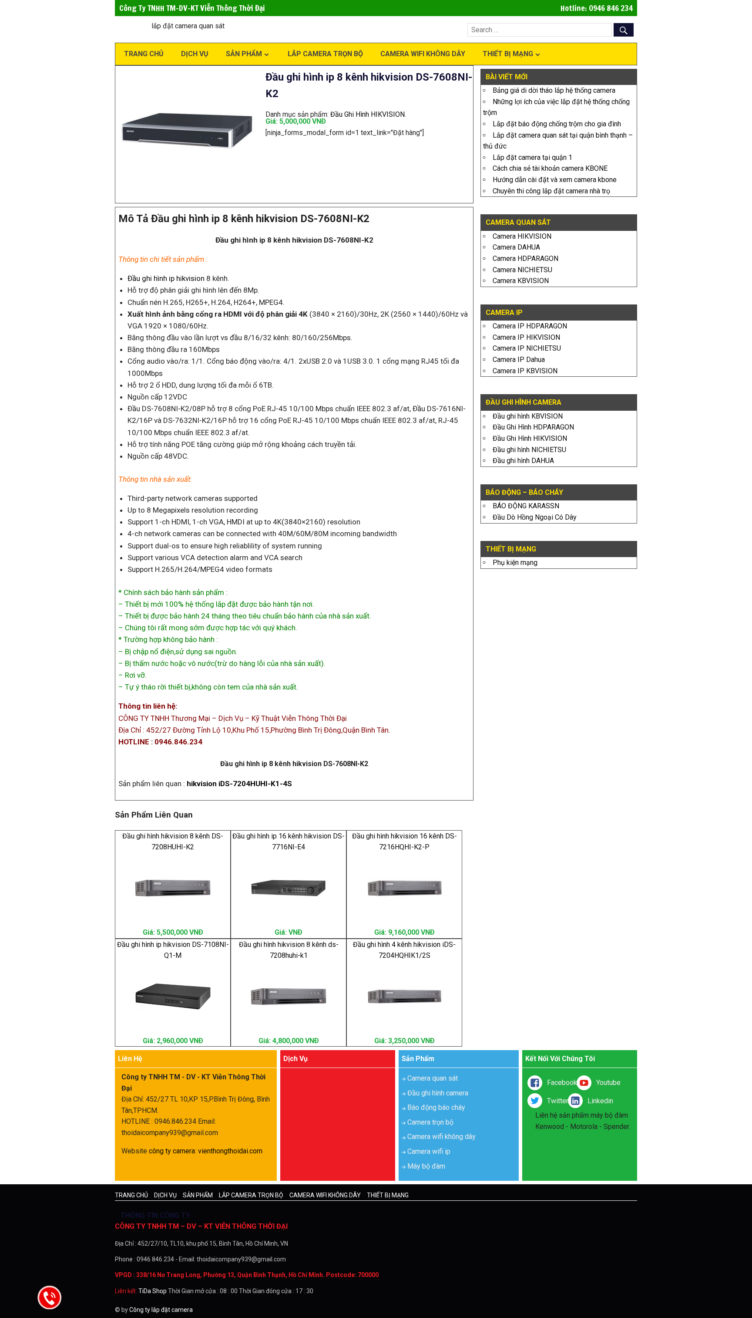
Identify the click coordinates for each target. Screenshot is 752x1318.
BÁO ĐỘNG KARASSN (526, 506)
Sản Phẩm (244, 54)
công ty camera (172, 1151)
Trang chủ (144, 54)
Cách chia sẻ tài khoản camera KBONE (550, 168)
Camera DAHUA (516, 247)
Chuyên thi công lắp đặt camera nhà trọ (551, 191)
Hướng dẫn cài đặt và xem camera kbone (555, 180)
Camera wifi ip (428, 1151)
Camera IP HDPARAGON (530, 326)
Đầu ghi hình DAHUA (523, 460)
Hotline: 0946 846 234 (597, 8)
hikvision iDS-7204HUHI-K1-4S (239, 783)
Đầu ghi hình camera (437, 1093)
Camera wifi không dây (422, 54)
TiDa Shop (152, 1291)
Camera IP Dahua (519, 359)
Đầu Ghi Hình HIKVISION (367, 114)
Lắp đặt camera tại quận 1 (532, 157)
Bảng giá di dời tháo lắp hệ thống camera (554, 90)
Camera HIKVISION (522, 236)
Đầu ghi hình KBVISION (528, 416)
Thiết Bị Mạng (508, 54)
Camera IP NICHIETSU (527, 348)
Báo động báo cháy (436, 1107)
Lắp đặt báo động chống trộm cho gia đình (557, 124)
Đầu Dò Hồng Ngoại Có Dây (535, 517)
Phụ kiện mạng (515, 562)
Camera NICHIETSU (522, 270)
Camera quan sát (432, 1078)
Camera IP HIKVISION (526, 337)
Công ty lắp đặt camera (161, 1309)
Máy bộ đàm (426, 1166)
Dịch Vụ (194, 54)
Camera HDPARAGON (525, 258)
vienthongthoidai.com (230, 1151)
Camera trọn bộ (430, 1122)
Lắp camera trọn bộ (325, 54)
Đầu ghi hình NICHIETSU (529, 450)
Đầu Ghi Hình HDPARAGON (533, 427)
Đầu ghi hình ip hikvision (166, 278)
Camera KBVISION (521, 281)
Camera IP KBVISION (525, 371)
